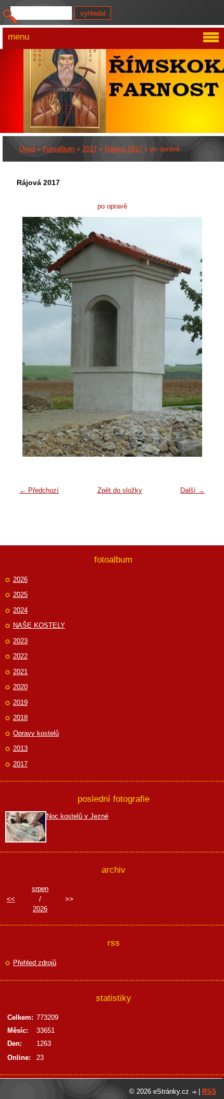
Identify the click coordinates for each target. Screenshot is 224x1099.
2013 (20, 748)
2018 (20, 718)
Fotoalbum (58, 149)
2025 (20, 595)
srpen (40, 889)
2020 (20, 687)
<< (11, 899)
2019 (20, 702)
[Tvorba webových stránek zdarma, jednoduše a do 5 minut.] (194, 1092)
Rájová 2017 (123, 149)
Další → (192, 490)
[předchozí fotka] (31, 337)
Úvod (27, 149)
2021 (20, 672)
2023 (20, 641)
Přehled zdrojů (34, 963)
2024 (20, 610)
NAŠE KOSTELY (39, 625)
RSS (209, 1091)
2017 (89, 149)
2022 (20, 656)
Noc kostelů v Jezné (77, 816)
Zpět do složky (119, 490)
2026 (20, 579)
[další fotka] (193, 337)
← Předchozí (39, 490)
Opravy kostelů (36, 733)
